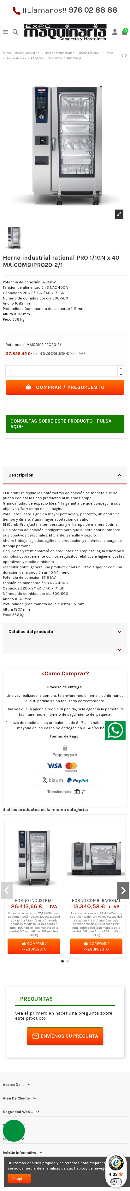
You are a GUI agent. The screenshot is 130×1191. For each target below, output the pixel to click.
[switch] (116, 1181)
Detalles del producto (31, 631)
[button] (62, 961)
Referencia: (16, 344)
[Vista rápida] (41, 893)
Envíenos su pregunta (69, 1036)
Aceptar (19, 1178)
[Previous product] (123, 56)
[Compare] (34, 893)
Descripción (21, 474)
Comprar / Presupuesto (70, 387)
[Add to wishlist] (26, 893)
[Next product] (126, 56)
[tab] (65, 476)
